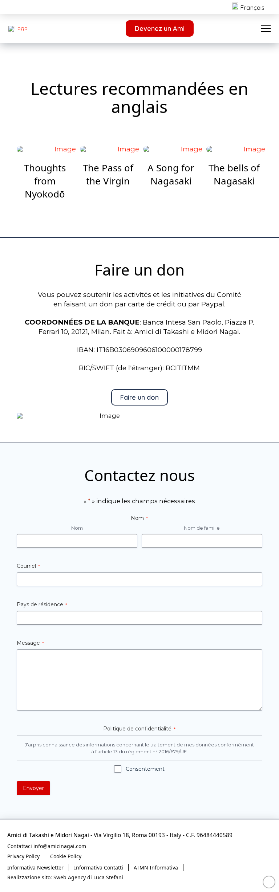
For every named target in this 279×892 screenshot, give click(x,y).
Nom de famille (202, 528)
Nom (77, 528)
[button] (266, 28)
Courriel (28, 566)
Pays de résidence (42, 604)
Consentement (145, 769)
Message (30, 643)
